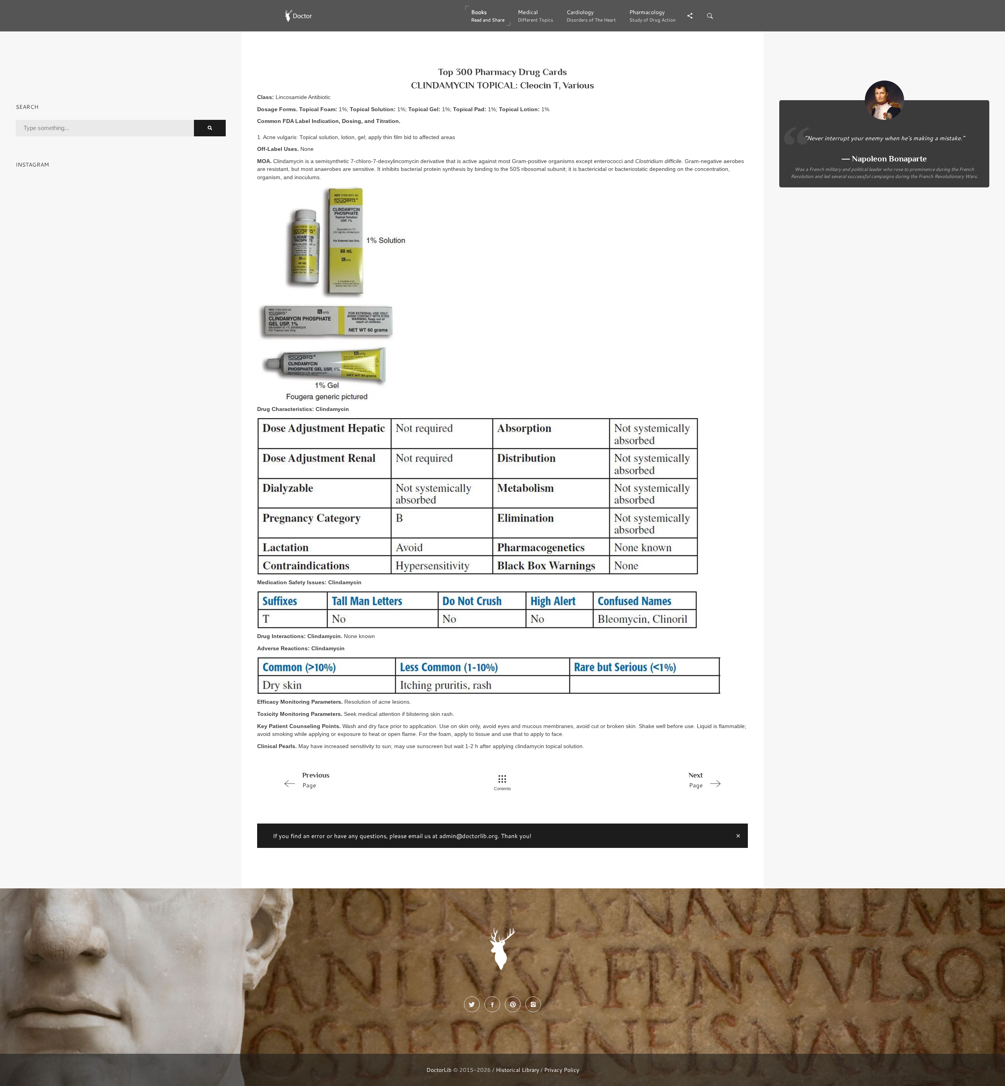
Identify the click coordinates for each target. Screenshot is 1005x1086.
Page (315, 780)
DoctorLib (438, 1069)
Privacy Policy (561, 1069)
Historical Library (517, 1069)
